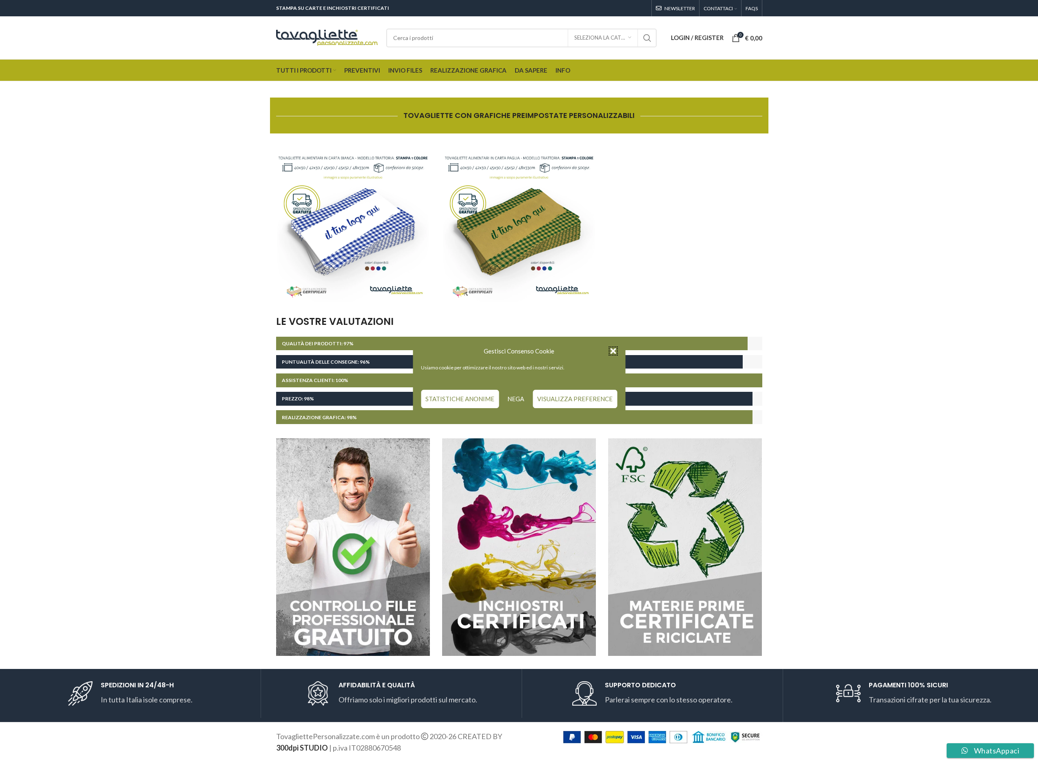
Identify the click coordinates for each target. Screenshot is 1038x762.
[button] (613, 351)
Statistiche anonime (459, 398)
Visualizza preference (575, 398)
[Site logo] (327, 36)
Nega (515, 398)
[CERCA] (647, 38)
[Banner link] (353, 225)
